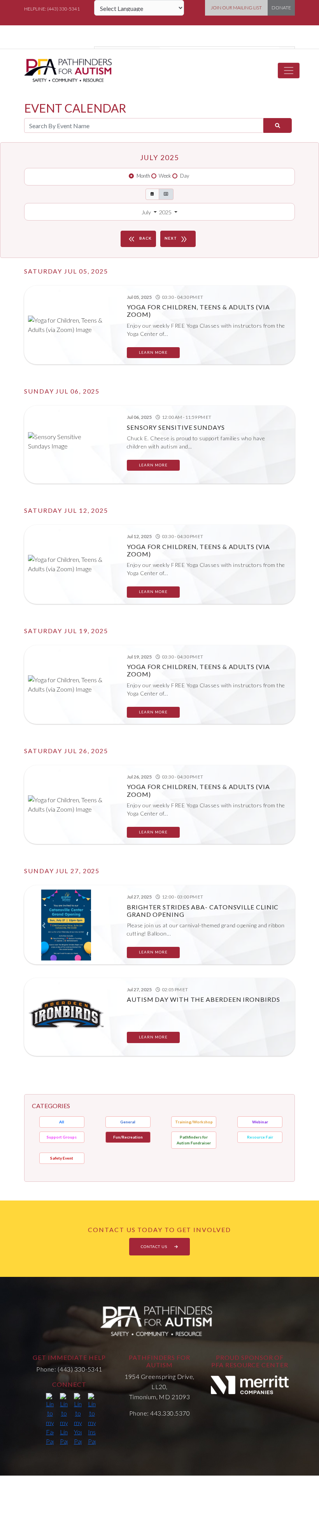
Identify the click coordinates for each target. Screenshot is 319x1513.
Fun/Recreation (128, 1137)
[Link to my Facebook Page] (50, 1419)
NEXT (176, 239)
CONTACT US (154, 1246)
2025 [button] (166, 212)
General (127, 1121)
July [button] (147, 212)
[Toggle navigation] (289, 70)
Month (143, 176)
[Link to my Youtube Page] (78, 1419)
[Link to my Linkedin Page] (64, 1419)
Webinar (260, 1121)
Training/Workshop (194, 1121)
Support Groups (62, 1137)
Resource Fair (260, 1137)
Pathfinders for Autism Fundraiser (194, 1140)
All (61, 1121)
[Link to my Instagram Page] (92, 1419)
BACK (139, 239)
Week (165, 176)
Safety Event (61, 1158)
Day (184, 176)
